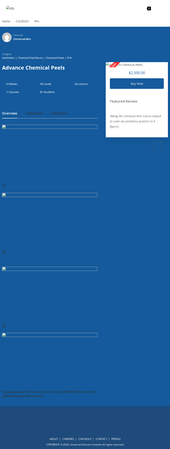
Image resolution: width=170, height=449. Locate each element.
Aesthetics (8, 58)
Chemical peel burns (30, 58)
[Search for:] (161, 8)
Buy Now (137, 84)
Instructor (18, 35)
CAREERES (68, 439)
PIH (69, 58)
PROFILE (116, 439)
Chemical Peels (55, 58)
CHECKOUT (85, 439)
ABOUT (54, 439)
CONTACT (101, 439)
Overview (9, 114)
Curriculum (34, 114)
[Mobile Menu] (155, 8)
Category (6, 54)
